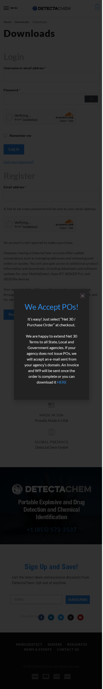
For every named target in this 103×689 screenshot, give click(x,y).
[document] (51, 344)
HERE (62, 382)
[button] (82, 296)
